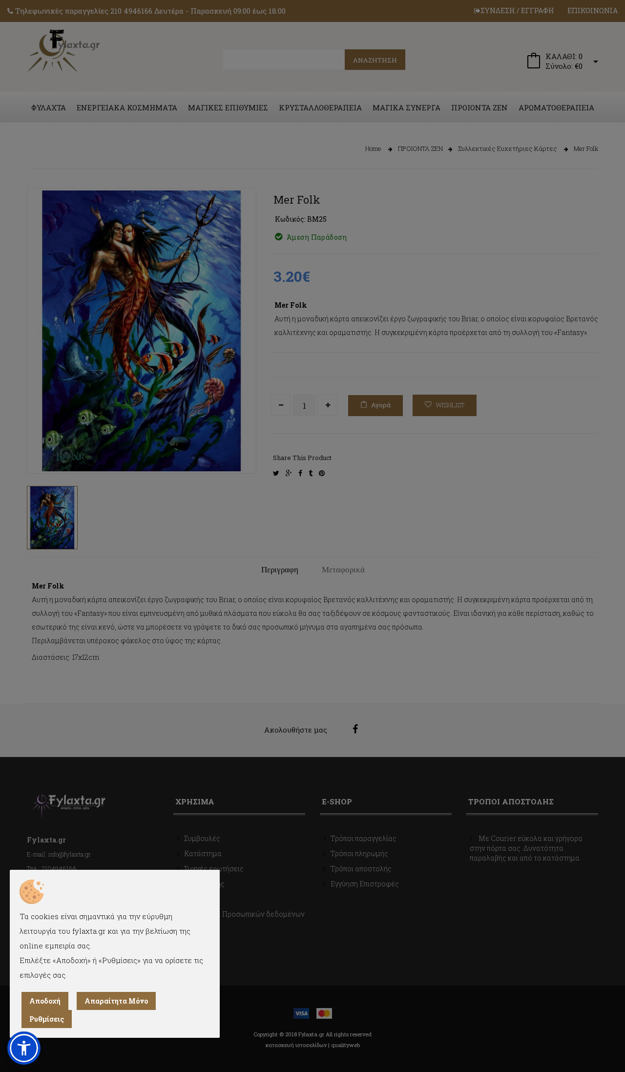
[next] (241, 449)
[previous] (41, 449)
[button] (24, 1048)
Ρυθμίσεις (46, 1019)
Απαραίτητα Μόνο (116, 1001)
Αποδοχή (45, 1001)
